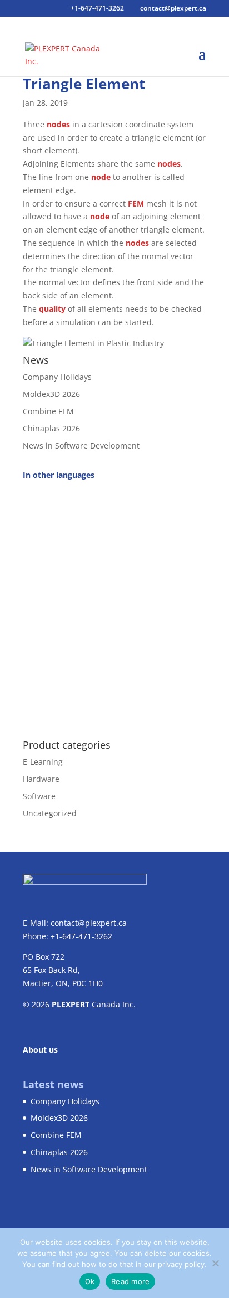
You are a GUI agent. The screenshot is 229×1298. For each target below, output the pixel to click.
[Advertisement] (114, 604)
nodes (58, 124)
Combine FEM (48, 411)
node (101, 177)
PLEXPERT (70, 1004)
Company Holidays (57, 377)
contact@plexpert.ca (89, 923)
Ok (90, 1281)
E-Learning (43, 761)
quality (52, 308)
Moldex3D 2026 (51, 394)
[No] (215, 1263)
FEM (136, 203)
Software (39, 796)
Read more (130, 1281)
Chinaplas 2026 (51, 428)
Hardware (41, 779)
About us (40, 1049)
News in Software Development (81, 445)
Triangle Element (84, 84)
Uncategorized (50, 813)
